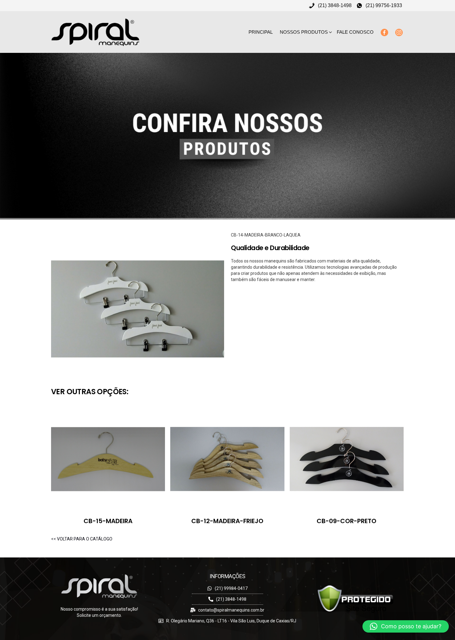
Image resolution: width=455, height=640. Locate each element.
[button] (405, 626)
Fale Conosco (355, 32)
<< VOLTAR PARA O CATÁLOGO (81, 538)
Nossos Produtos (304, 32)
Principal (261, 32)
